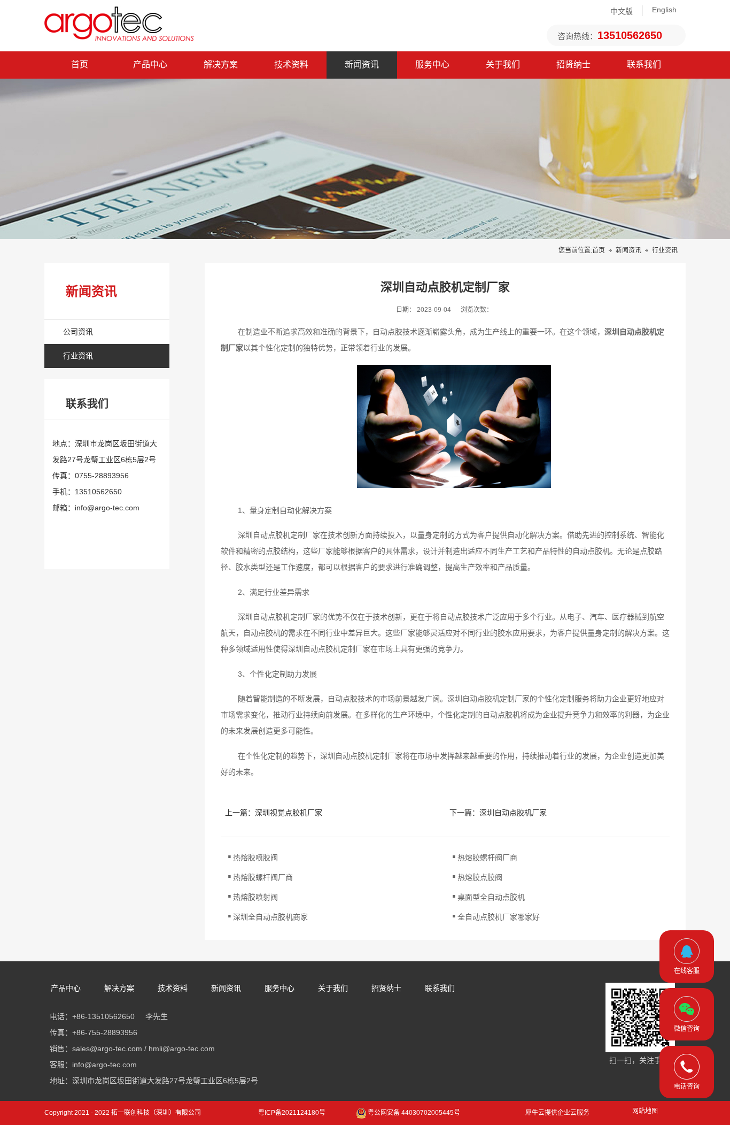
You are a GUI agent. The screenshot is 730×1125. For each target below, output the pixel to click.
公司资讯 (78, 331)
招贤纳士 (573, 64)
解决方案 (221, 64)
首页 (79, 64)
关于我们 (503, 64)
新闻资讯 (362, 64)
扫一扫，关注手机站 (643, 1060)
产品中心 (150, 64)
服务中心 (432, 64)
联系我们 (644, 64)
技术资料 (291, 64)
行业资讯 (665, 250)
